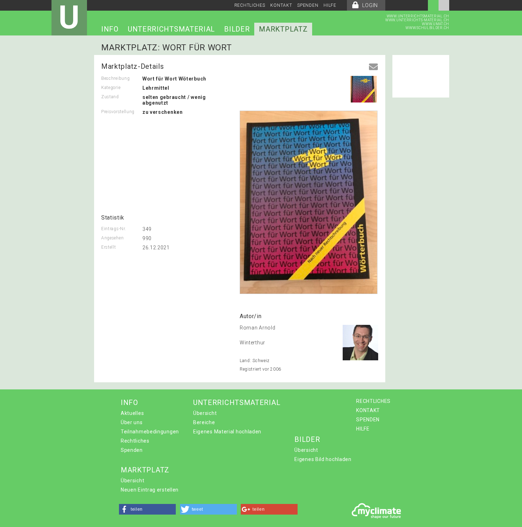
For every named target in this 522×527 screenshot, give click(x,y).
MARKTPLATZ (283, 29)
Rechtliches (135, 441)
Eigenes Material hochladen (227, 431)
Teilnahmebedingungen (150, 431)
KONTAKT (281, 5)
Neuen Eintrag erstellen (150, 490)
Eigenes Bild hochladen (322, 459)
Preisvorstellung (118, 111)
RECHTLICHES (249, 5)
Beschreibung (115, 78)
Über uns (132, 422)
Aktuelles (132, 413)
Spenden (132, 450)
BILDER (237, 29)
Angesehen (112, 237)
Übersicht (205, 413)
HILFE (329, 5)
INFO (110, 29)
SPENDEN (307, 5)
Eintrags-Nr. (113, 228)
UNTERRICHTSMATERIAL (171, 29)
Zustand (110, 96)
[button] (147, 509)
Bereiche (204, 422)
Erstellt (108, 247)
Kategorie (110, 87)
